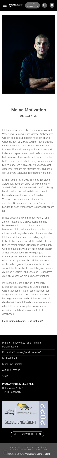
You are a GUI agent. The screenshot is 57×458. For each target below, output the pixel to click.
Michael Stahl (9, 358)
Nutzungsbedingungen (22, 450)
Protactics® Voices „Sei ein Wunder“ (21, 352)
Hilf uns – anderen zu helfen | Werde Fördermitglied (21, 344)
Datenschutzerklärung (34, 447)
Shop (5, 375)
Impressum (14, 447)
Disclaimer (41, 450)
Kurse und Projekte (12, 364)
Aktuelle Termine (11, 370)
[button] (4, 5)
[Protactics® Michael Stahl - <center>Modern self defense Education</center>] (16, 5)
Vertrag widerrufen (27, 434)
